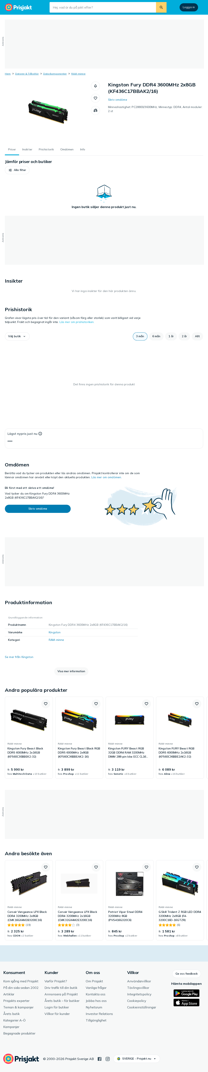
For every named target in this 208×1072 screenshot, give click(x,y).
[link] (29, 738)
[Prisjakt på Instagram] (107, 1059)
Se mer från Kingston (19, 657)
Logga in (189, 7)
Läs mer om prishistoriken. (77, 322)
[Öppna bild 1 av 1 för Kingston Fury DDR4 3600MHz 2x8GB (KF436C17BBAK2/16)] (48, 112)
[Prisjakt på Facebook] (99, 1059)
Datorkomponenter (55, 73)
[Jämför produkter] (95, 110)
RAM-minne (78, 73)
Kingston (55, 632)
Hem (8, 73)
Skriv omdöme (117, 99)
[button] (95, 86)
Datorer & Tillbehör (27, 73)
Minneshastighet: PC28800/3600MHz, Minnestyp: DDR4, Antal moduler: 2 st (155, 109)
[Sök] (161, 7)
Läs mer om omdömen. (106, 477)
